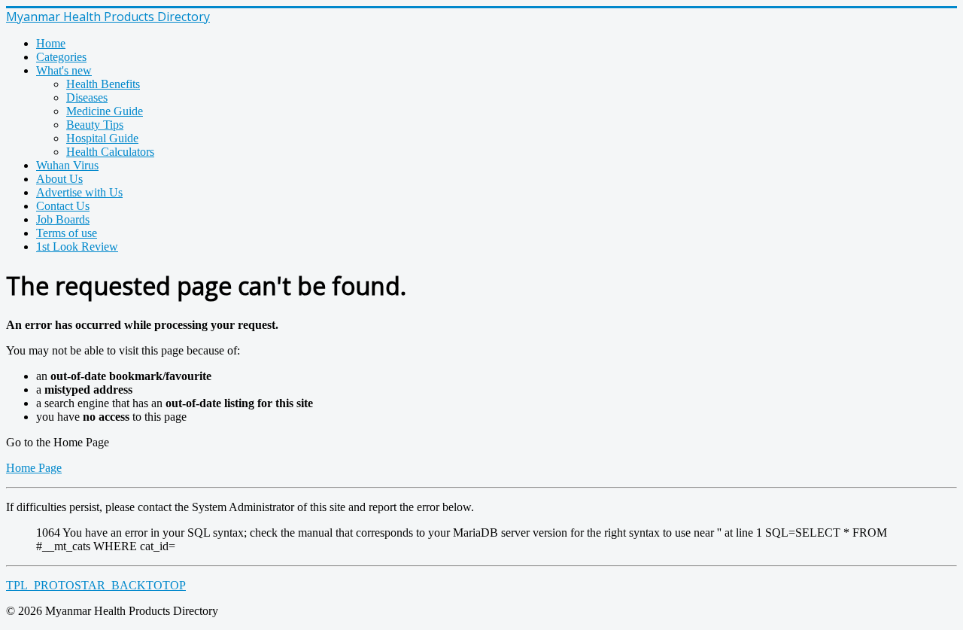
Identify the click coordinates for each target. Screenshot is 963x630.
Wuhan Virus (67, 165)
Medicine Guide (104, 111)
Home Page (34, 467)
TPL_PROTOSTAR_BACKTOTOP (96, 585)
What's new (64, 70)
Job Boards (63, 219)
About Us (59, 178)
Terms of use (66, 233)
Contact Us (63, 205)
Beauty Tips (94, 124)
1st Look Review (77, 246)
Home (50, 43)
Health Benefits (103, 84)
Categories (61, 56)
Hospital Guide (102, 138)
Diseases (87, 97)
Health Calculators (110, 151)
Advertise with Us (79, 192)
